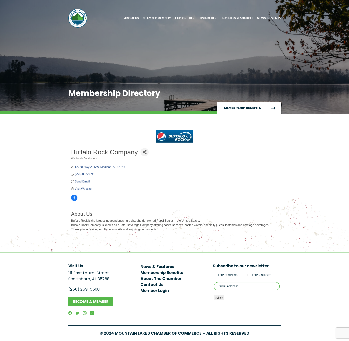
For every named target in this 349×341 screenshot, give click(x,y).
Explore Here (185, 18)
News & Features (157, 267)
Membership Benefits (242, 108)
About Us (131, 18)
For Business (228, 275)
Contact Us (152, 285)
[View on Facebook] (74, 200)
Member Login (155, 291)
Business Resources (237, 18)
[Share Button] (145, 152)
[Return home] (77, 18)
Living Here (209, 18)
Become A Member (91, 301)
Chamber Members (157, 18)
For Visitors (261, 275)
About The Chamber (161, 279)
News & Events (269, 18)
